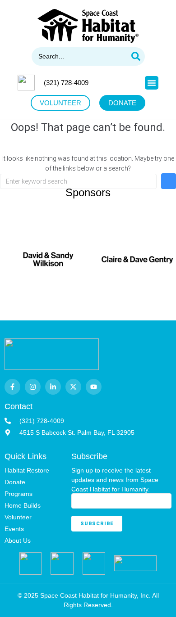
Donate (15, 482)
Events (14, 528)
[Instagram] (33, 387)
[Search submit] (136, 56)
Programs (18, 493)
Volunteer (18, 517)
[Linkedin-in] (53, 387)
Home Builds (23, 505)
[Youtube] (94, 387)
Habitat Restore (27, 470)
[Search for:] (78, 181)
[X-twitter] (73, 387)
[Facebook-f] (12, 387)
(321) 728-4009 (66, 82)
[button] (151, 83)
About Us (18, 540)
